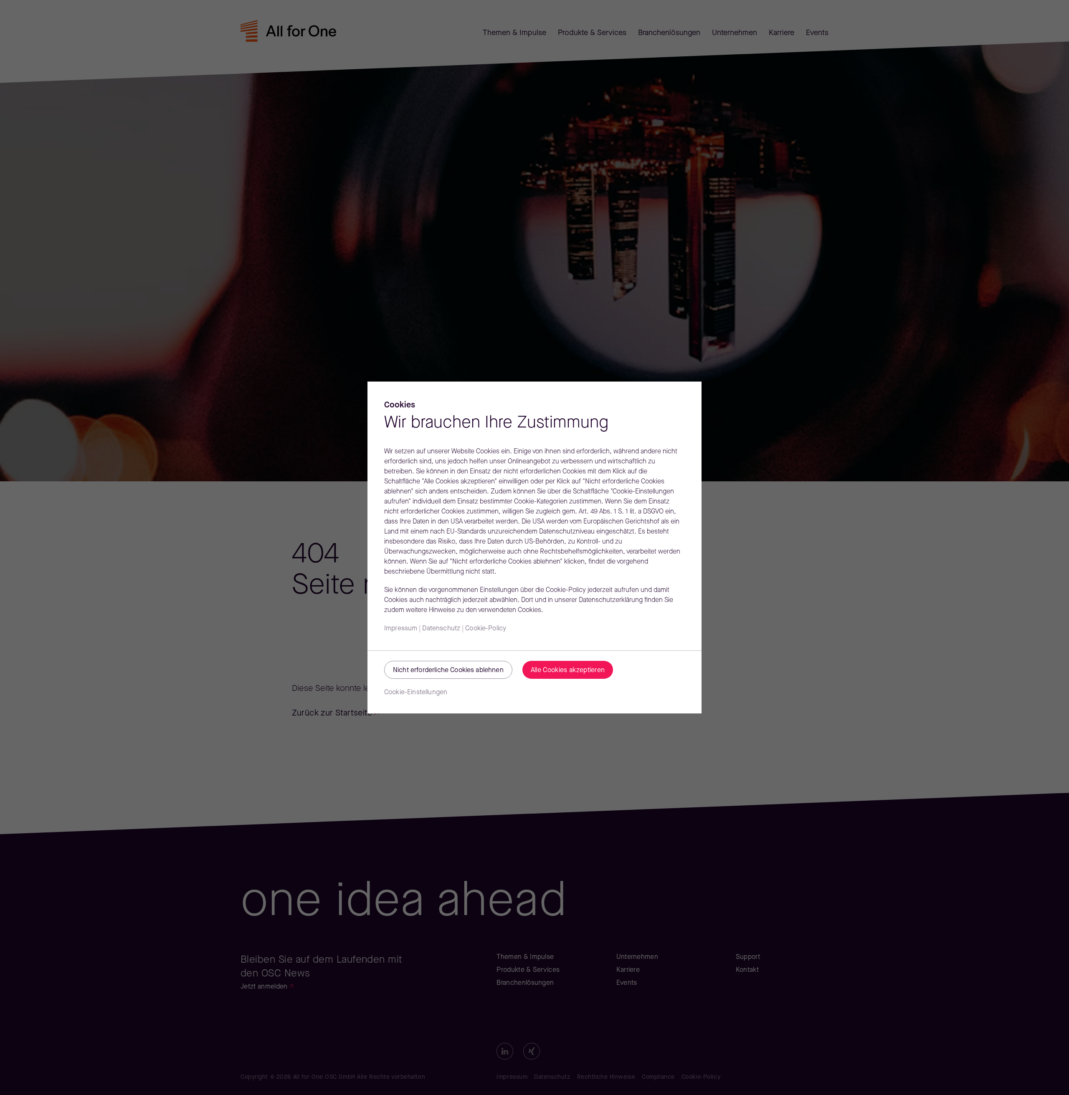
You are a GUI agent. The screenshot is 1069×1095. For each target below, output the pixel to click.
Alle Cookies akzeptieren (568, 670)
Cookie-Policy (485, 628)
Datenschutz (441, 628)
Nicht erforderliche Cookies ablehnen (448, 670)
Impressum (400, 628)
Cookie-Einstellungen (415, 692)
